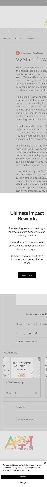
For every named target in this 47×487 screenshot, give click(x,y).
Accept (23, 476)
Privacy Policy (25, 470)
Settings (22, 482)
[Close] (43, 464)
